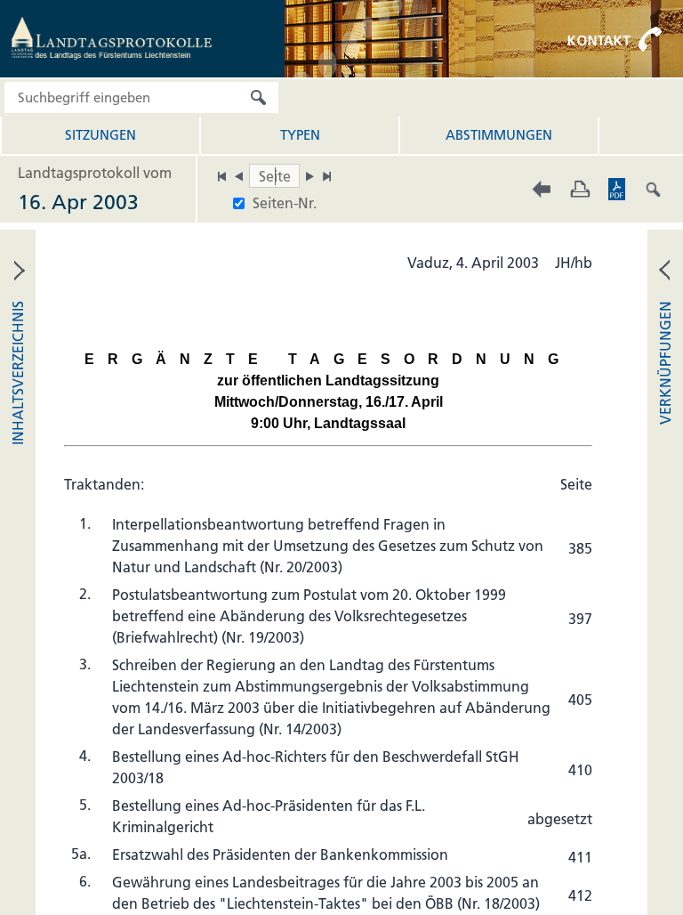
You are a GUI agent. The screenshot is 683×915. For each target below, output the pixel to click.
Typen (300, 134)
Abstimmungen (499, 134)
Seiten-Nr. (285, 203)
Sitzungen (100, 134)
